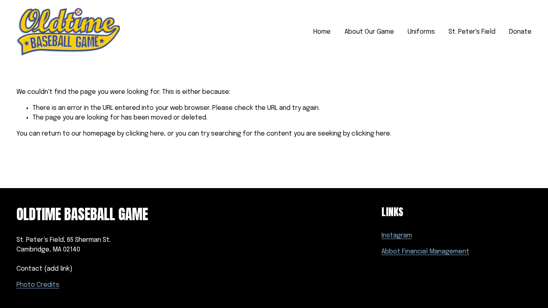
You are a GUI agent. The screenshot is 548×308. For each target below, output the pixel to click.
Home (322, 31)
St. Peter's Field (472, 31)
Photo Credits (37, 285)
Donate (520, 31)
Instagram (397, 235)
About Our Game (369, 31)
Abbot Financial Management (425, 251)
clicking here (145, 133)
